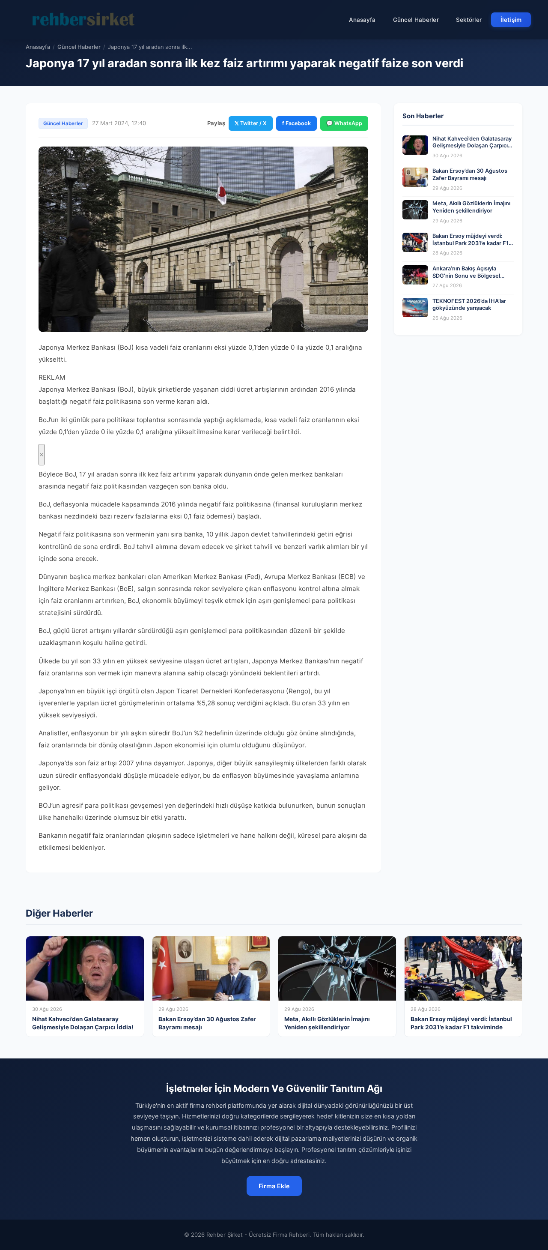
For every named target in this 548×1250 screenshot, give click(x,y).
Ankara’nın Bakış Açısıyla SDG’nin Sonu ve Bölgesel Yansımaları (466, 275)
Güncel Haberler (416, 19)
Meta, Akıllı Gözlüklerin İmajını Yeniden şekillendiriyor (471, 207)
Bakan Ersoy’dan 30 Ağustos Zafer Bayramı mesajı (469, 174)
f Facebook (296, 123)
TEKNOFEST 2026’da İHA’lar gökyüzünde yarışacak (469, 305)
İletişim (510, 19)
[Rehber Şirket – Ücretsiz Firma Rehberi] (85, 20)
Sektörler (469, 19)
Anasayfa (362, 19)
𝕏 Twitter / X (251, 123)
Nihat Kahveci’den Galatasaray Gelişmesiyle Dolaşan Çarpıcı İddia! (472, 145)
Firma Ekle (274, 1186)
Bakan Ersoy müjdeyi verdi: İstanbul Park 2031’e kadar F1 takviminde (470, 243)
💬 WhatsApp (344, 123)
